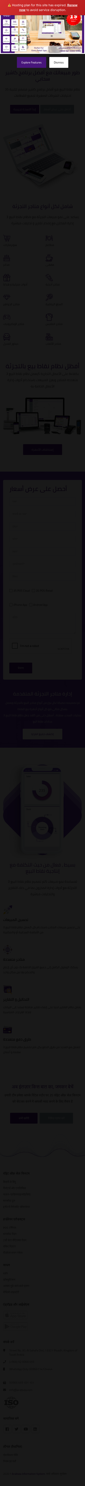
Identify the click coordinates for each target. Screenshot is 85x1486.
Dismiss (59, 62)
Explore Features (31, 62)
